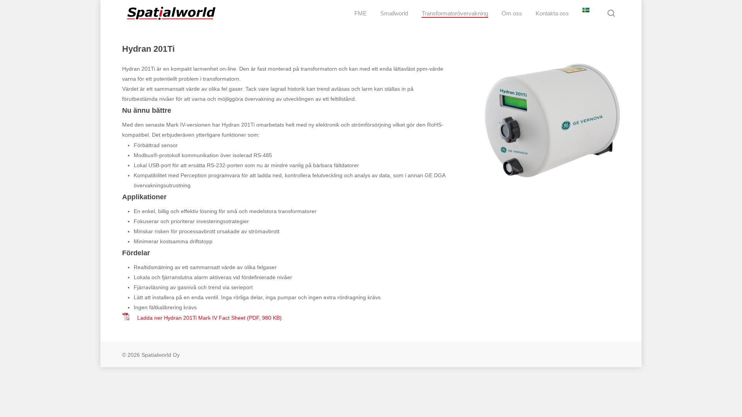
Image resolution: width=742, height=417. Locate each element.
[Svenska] (584, 13)
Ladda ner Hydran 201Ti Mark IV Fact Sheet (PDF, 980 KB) (209, 318)
